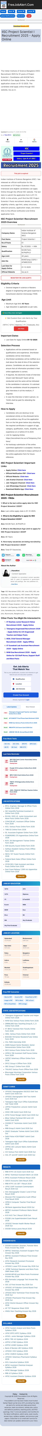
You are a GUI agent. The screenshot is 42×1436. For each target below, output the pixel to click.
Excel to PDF (18, 997)
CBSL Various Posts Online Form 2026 (20, 1034)
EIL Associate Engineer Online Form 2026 (21, 833)
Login (29, 16)
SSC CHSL (16, 744)
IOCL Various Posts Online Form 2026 (20, 827)
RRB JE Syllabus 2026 (13, 1373)
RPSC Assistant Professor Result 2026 (20, 1178)
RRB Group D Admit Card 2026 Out (19, 1128)
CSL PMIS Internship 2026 (15, 1042)
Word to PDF (8, 997)
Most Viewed (30, 707)
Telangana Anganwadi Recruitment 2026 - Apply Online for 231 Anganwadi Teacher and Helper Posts (23, 632)
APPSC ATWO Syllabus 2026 (16, 1342)
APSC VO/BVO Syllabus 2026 (16, 1354)
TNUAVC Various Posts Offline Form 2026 (21, 1069)
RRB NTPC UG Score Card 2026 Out (20, 727)
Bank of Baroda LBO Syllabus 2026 (19, 1348)
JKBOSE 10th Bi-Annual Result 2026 (21, 732)
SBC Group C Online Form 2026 (17, 1066)
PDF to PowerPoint (10, 1004)
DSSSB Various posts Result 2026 (18, 1229)
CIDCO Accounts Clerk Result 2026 (19, 1181)
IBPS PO (24, 744)
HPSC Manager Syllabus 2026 (17, 1370)
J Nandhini (7, 135)
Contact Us (23, 1394)
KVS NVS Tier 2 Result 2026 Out (18, 1215)
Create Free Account (21, 695)
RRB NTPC (23, 747)
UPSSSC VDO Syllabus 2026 (16, 1351)
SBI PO (6, 747)
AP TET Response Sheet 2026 (17, 1308)
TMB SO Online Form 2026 (15, 830)
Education (20, 16)
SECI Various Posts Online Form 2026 (19, 1050)
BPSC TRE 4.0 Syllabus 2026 (16, 1339)
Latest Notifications (8, 16)
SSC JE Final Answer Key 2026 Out (19, 1285)
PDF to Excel (30, 1000)
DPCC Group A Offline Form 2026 (18, 1063)
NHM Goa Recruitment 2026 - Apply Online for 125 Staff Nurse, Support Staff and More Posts (23, 655)
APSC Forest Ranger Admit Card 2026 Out (21, 1115)
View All (21, 876)
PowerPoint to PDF (31, 997)
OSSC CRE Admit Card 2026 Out (18, 1112)
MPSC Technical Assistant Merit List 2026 (21, 1175)
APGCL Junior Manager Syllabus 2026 (20, 1336)
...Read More (14, 584)
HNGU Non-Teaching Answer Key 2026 (20, 1311)
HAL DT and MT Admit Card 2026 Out (20, 1155)
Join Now (21, 329)
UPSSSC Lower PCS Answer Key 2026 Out (22, 1266)
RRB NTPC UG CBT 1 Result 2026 (18, 1184)
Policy (15, 1394)
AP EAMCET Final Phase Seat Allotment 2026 (24, 718)
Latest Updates (12, 707)
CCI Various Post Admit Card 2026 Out (20, 1152)
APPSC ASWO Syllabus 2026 (16, 1345)
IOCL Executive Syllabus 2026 (17, 1362)
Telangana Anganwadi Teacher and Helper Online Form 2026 (23, 713)
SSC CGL (7, 744)
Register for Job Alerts (21, 278)
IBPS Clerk (33, 744)
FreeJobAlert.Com (21, 4)
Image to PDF (8, 1000)
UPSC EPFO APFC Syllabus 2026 (18, 1333)
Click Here (31, 486)
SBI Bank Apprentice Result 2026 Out (19, 1207)
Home (3, 11)
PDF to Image (23, 1004)
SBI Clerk (14, 747)
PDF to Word (19, 1000)
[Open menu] (11, 11)
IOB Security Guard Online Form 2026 (20, 846)
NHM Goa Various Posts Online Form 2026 (23, 723)
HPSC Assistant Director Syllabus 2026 (20, 1376)
